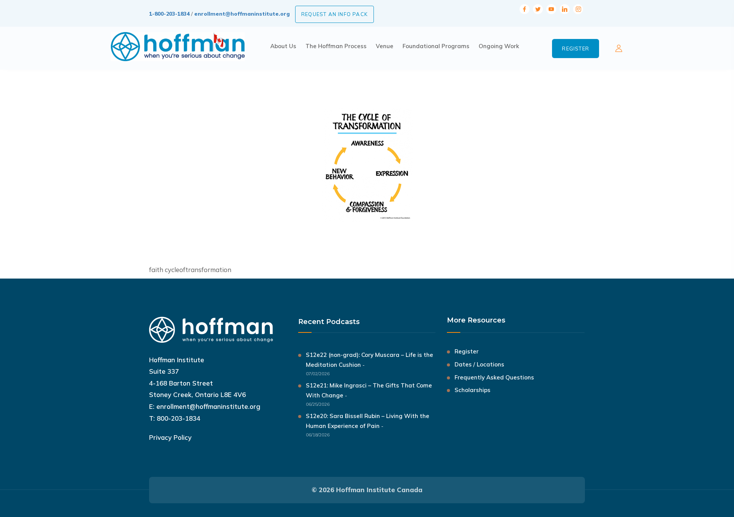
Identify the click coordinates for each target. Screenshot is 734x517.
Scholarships (472, 390)
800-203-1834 (178, 418)
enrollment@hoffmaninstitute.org (242, 13)
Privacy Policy (170, 437)
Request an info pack (334, 14)
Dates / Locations (479, 364)
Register (575, 48)
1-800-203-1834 (169, 13)
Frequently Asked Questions (494, 377)
